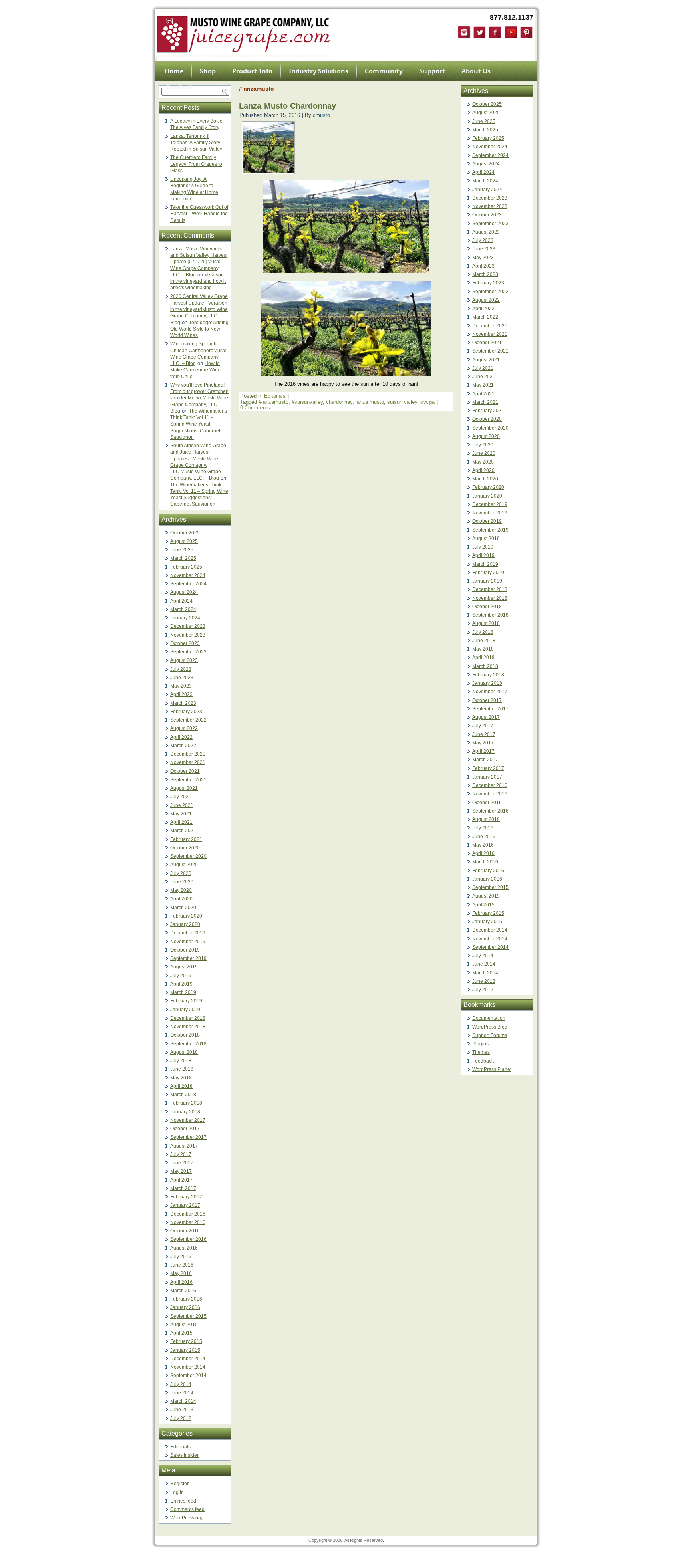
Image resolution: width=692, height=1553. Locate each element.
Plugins (480, 1044)
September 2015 (188, 1316)
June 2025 (181, 550)
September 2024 (188, 584)
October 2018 (185, 1035)
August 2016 (184, 1248)
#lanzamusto (273, 402)
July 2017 (180, 1154)
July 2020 (180, 873)
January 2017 (185, 1205)
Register (179, 1483)
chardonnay (339, 402)
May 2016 (181, 1273)
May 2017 (181, 1171)
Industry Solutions (318, 71)
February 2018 (186, 1103)
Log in (177, 1492)
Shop (208, 71)
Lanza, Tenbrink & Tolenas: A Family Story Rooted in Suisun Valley (196, 142)
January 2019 (185, 1009)
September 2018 (188, 1044)
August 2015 (184, 1324)
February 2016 (186, 1299)
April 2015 (181, 1333)
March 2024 (183, 609)
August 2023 (184, 660)
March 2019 (183, 992)
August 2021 (184, 788)
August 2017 (184, 1146)
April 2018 (181, 1086)
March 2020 (183, 907)
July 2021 (180, 796)
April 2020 (181, 899)
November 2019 (187, 941)
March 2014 (183, 1401)
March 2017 (183, 1188)
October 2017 (185, 1128)
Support (432, 71)
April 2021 (181, 822)
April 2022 (181, 737)
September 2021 (188, 780)
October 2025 (185, 533)
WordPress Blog (489, 1027)
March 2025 (183, 558)
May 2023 (181, 686)
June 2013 (181, 1409)
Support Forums (489, 1035)
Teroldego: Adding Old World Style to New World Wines (199, 329)
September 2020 (188, 856)
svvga (427, 402)
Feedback (483, 1061)
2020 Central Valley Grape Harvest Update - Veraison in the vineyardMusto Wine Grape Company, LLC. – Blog (199, 309)
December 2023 (187, 626)
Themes (481, 1052)
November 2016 (187, 1222)
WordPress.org (186, 1518)
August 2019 (184, 967)
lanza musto (370, 402)
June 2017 (181, 1163)
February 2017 (186, 1197)
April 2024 (181, 601)
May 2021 (181, 814)
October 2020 (185, 848)
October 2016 (185, 1231)
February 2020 (186, 916)
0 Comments (255, 408)
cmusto (321, 115)
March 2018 (183, 1094)
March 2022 (183, 745)
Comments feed (187, 1509)
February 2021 (186, 839)
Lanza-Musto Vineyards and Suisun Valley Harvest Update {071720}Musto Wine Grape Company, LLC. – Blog (198, 262)
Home (174, 71)
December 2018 (187, 1018)
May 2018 (181, 1078)
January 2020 (185, 924)
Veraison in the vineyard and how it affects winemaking (198, 281)
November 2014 (187, 1367)
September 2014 (188, 1375)
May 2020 (181, 890)
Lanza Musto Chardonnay (287, 105)
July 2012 (180, 1418)
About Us (476, 71)
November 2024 (187, 575)
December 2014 (187, 1358)
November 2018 (187, 1026)
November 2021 (187, 762)
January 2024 (185, 618)
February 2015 (186, 1341)
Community (384, 71)
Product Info (252, 71)
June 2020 (181, 882)
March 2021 (183, 830)
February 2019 (186, 1001)
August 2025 (184, 541)
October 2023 (185, 643)
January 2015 (185, 1350)
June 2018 (181, 1069)
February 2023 (186, 711)
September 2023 (188, 652)
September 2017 (188, 1137)
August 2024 (184, 592)
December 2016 (187, 1214)
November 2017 (187, 1120)
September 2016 (188, 1239)
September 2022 (188, 720)
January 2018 (185, 1112)
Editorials (180, 1447)
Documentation (488, 1018)
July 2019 (180, 975)
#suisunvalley (307, 402)
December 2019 (187, 933)
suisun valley (402, 402)
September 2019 (188, 958)
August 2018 (184, 1052)
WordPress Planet (491, 1069)
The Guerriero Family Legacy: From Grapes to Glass (196, 164)
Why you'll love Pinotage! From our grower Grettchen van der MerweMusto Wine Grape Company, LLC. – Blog (199, 398)
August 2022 (184, 728)
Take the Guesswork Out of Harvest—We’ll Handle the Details (199, 213)
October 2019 (185, 950)
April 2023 (181, 694)
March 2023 (183, 703)
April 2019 (181, 984)
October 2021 (185, 771)
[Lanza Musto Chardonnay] (268, 172)
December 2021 (187, 754)
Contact (179, 87)
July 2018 (180, 1060)
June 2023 (181, 677)
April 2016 (181, 1282)
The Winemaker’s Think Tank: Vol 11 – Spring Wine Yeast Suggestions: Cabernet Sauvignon (198, 424)
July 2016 (180, 1256)
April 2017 (181, 1180)
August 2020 (184, 864)
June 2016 (181, 1265)
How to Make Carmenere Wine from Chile (195, 370)
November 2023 (187, 635)
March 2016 (183, 1290)
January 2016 (185, 1307)
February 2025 (186, 567)
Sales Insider (184, 1455)
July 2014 (180, 1384)
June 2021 (181, 805)
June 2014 (181, 1393)
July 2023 (180, 669)
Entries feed (183, 1501)
